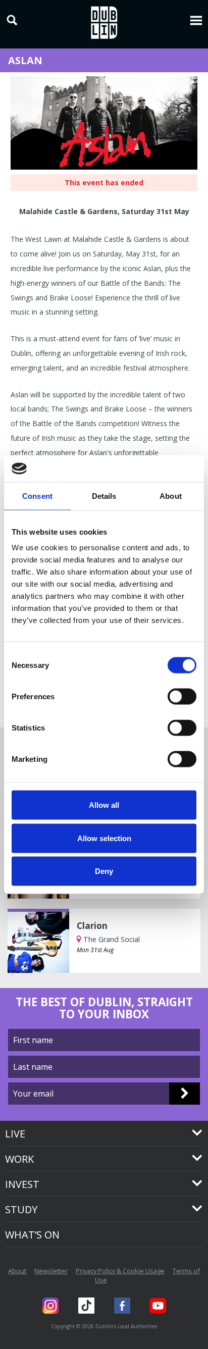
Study (21, 1209)
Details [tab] (104, 495)
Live (15, 1133)
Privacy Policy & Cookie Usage (120, 1270)
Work (19, 1159)
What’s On (32, 1234)
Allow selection (104, 838)
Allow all (104, 805)
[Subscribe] (184, 1093)
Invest (22, 1184)
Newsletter (51, 1270)
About (17, 1270)
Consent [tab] (37, 495)
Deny (104, 871)
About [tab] (171, 495)
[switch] (182, 697)
